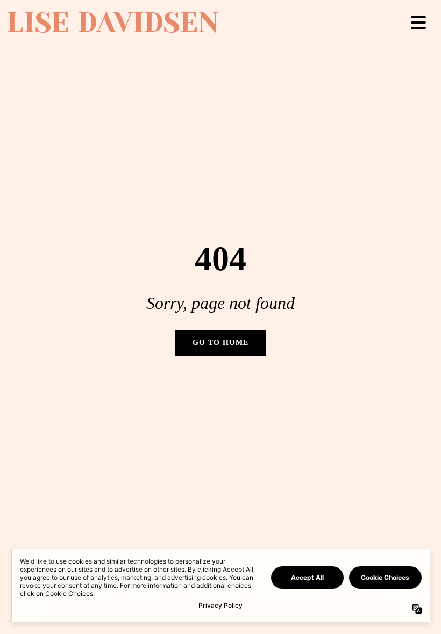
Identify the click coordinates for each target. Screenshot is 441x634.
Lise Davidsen (112, 22)
